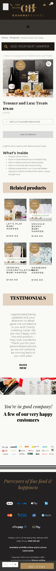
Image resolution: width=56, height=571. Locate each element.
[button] (28, 26)
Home (7, 56)
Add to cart (37, 567)
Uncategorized (19, 56)
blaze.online (38, 560)
